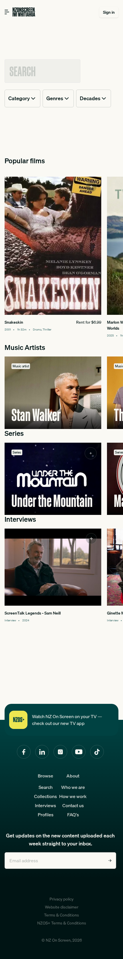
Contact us (73, 805)
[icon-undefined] (91, 186)
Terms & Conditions (61, 915)
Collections (45, 796)
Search (46, 787)
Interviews (45, 805)
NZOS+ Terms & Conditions (61, 923)
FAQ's (73, 814)
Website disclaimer (61, 907)
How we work (73, 796)
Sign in (109, 12)
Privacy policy (61, 899)
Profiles (45, 814)
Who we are (73, 787)
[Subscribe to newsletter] (110, 860)
